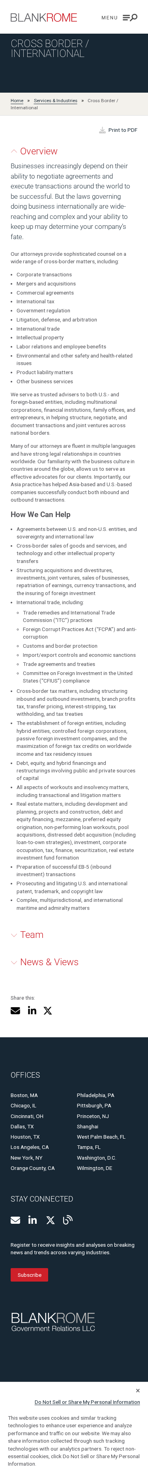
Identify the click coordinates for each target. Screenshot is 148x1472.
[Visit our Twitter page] (50, 1220)
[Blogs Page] (68, 1220)
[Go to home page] (44, 17)
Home (17, 100)
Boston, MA (24, 1095)
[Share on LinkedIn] (32, 1011)
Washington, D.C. (96, 1157)
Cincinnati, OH (27, 1116)
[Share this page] (15, 1011)
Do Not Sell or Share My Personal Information (87, 1402)
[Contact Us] (15, 1220)
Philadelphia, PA (95, 1095)
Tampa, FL (89, 1147)
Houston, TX (25, 1136)
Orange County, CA (33, 1168)
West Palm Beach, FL (101, 1136)
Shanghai (87, 1126)
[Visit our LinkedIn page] (33, 1220)
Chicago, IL (23, 1105)
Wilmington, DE (94, 1168)
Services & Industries (55, 100)
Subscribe (29, 1275)
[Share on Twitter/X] (47, 1011)
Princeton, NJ (93, 1116)
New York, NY (26, 1157)
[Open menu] (119, 17)
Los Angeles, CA (30, 1147)
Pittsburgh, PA (94, 1105)
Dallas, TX (22, 1126)
